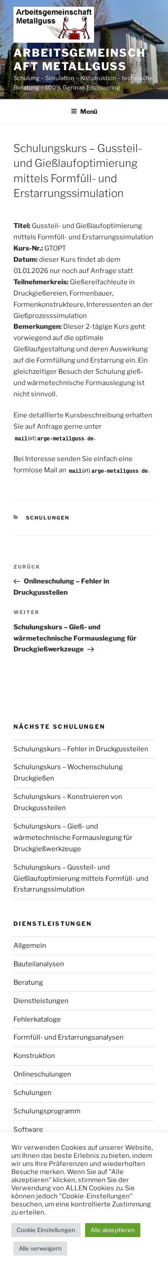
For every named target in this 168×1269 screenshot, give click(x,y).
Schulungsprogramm (47, 1111)
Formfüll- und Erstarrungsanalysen (68, 1037)
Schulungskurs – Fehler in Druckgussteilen (80, 749)
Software (28, 1130)
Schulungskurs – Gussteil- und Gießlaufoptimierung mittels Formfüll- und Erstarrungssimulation (80, 878)
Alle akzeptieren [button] (112, 1229)
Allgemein (29, 946)
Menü (88, 111)
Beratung (28, 982)
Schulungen (48, 518)
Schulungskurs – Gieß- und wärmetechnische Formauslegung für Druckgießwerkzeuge (73, 837)
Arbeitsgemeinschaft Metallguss (79, 59)
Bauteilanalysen (38, 964)
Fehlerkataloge (37, 1019)
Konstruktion (34, 1056)
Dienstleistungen (41, 1001)
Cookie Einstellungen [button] (46, 1229)
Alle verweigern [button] (40, 1248)
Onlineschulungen (42, 1074)
